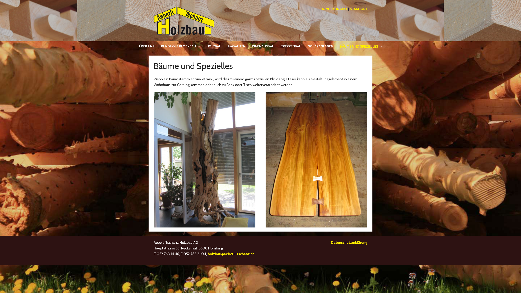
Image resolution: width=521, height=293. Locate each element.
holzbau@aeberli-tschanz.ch (231, 254)
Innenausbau (263, 46)
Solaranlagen (320, 46)
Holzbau (214, 46)
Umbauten (236, 46)
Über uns (146, 46)
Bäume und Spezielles (359, 46)
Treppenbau (291, 46)
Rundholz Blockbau (178, 46)
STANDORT (358, 9)
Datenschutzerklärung (349, 242)
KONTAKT (339, 9)
